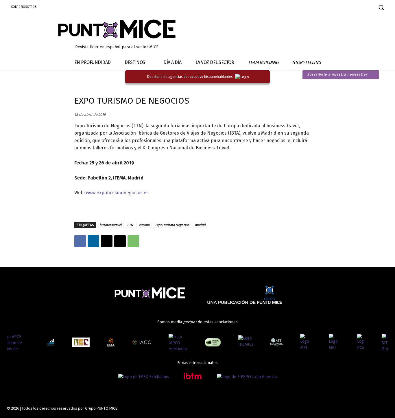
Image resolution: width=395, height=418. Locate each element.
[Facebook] (331, 8)
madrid (200, 225)
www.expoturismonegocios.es (117, 192)
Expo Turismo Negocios (172, 225)
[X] (106, 241)
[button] (381, 7)
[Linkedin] (351, 8)
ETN (130, 225)
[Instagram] (341, 8)
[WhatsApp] (133, 241)
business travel (110, 225)
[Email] (120, 241)
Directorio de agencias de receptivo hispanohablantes (190, 77)
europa (144, 225)
